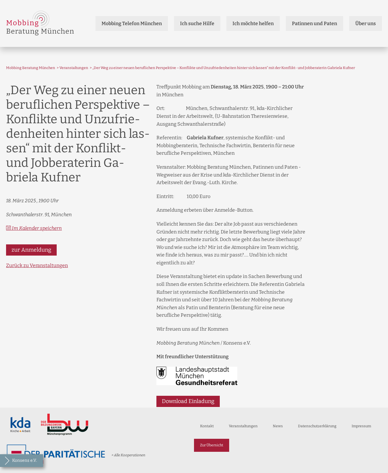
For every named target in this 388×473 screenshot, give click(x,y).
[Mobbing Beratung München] (40, 23)
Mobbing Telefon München (132, 23)
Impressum (361, 426)
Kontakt (207, 426)
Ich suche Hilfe (197, 23)
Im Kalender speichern (36, 228)
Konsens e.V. (24, 460)
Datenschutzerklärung (317, 426)
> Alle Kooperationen (128, 455)
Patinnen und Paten (314, 23)
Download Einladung (188, 401)
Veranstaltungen (73, 68)
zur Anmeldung (31, 249)
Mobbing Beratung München (30, 68)
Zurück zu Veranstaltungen (37, 265)
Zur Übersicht (211, 445)
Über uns (365, 23)
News (278, 426)
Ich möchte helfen (253, 23)
